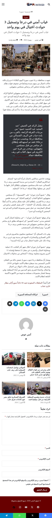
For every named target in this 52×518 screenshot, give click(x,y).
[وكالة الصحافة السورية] (35, 4)
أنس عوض (38, 40)
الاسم (47, 448)
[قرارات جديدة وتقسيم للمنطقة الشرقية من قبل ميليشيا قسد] (38, 387)
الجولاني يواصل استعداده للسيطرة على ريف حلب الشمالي (16, 370)
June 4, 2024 (37, 168)
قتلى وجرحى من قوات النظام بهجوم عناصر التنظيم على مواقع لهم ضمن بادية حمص (39, 372)
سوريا (22, 12)
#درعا (18, 155)
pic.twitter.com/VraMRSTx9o (28, 158)
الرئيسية (28, 12)
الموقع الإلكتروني (44, 470)
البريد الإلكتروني (44, 459)
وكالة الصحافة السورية (27, 294)
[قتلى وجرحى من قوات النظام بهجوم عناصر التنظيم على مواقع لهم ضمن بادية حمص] (38, 359)
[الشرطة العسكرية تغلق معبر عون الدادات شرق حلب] (13, 387)
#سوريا (24, 155)
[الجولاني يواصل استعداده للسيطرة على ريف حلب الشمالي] (13, 358)
